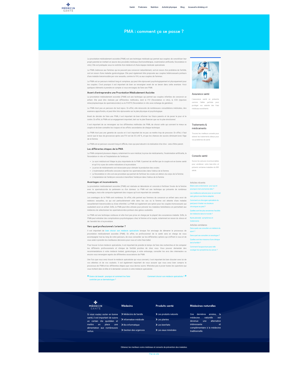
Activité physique (169, 7)
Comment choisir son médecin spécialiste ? (166, 276)
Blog (182, 7)
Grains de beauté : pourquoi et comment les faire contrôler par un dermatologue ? (109, 278)
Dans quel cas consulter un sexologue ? (205, 235)
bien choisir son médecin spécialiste (122, 231)
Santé (132, 7)
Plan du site (154, 354)
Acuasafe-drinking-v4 (197, 7)
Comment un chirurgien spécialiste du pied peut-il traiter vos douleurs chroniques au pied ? (204, 203)
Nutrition (154, 7)
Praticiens (142, 7)
